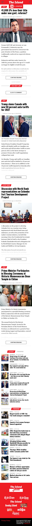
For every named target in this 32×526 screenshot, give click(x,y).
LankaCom (27, 523)
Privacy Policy (5, 520)
